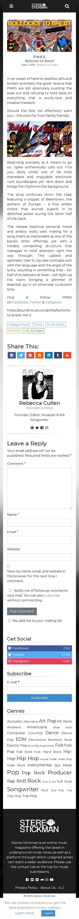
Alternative (30, 721)
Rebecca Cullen (47, 64)
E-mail (13, 682)
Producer (60, 772)
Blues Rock (62, 727)
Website (13, 549)
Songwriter (23, 789)
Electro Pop (17, 745)
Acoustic (14, 721)
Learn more (24, 913)
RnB (21, 781)
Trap (69, 790)
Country (35, 733)
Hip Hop (28, 758)
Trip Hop (29, 796)
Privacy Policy (26, 888)
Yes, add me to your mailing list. (37, 621)
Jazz (57, 765)
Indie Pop (65, 759)
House (44, 759)
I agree (48, 913)
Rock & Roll (49, 781)
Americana (37, 727)
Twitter (35, 302)
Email (12, 532)
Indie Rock (16, 765)
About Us (48, 888)
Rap (11, 781)
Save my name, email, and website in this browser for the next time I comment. (36, 576)
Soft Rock (64, 781)
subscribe (52, 595)
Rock (34, 780)
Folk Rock (24, 752)
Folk (59, 745)
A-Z (61, 888)
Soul (44, 790)
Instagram (53, 302)
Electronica (37, 740)
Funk (37, 751)
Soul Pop (57, 790)
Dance (52, 732)
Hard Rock (52, 752)
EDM (21, 739)
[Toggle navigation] (12, 6)
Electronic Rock (60, 740)
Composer (16, 733)
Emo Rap (33, 745)
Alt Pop (47, 721)
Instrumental (40, 765)
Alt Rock (64, 721)
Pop (13, 772)
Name (13, 515)
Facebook (20, 302)
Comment (16, 464)
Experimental (47, 746)
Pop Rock (33, 772)
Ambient (14, 727)
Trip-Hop (14, 796)
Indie (53, 759)
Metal (67, 765)
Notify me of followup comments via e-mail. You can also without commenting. (37, 595)
